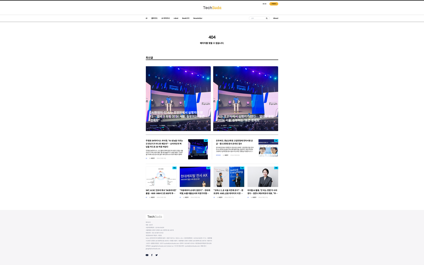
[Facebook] (151, 255)
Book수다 (185, 18)
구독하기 (273, 4)
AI (146, 18)
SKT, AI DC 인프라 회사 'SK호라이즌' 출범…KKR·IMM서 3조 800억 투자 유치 (161, 193)
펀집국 (163, 125)
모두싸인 (218, 155)
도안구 (225, 125)
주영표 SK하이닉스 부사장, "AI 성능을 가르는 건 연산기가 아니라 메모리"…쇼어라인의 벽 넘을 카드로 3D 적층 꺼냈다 (164, 143)
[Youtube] (147, 255)
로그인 (264, 4)
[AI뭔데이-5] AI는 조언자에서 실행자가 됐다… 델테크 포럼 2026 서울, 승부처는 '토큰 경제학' (177, 116)
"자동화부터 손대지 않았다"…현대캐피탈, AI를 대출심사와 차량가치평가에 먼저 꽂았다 (195, 193)
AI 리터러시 (166, 18)
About (275, 18)
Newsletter (197, 18)
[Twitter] (156, 255)
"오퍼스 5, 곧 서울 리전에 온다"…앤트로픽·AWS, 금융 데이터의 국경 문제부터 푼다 (228, 193)
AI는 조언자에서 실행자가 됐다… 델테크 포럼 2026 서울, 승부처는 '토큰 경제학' (246, 118)
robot (176, 18)
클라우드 (154, 18)
